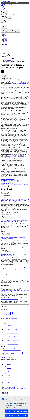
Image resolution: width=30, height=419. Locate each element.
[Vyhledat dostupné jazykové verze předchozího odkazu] (28, 82)
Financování (6, 40)
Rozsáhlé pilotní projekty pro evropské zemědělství (12, 181)
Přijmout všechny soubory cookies (16, 411)
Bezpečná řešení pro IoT (6, 183)
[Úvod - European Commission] (6, 4)
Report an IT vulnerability (9, 387)
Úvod (4, 34)
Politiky (5, 35)
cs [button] (4, 8)
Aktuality (5, 38)
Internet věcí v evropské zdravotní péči (9, 299)
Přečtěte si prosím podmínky (21, 82)
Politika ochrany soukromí (9, 391)
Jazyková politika (7, 354)
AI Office (5, 44)
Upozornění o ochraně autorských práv (12, 350)
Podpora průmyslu (7, 60)
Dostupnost (5, 393)
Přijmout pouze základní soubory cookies (17, 415)
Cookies (5, 389)
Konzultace (5, 43)
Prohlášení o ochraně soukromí (10, 348)
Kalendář (5, 41)
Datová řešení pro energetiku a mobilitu (9, 180)
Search (2, 9)
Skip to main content (5, 1)
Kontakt (5, 385)
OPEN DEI (9, 172)
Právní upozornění (7, 392)
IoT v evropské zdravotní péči (7, 179)
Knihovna (5, 39)
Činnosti (5, 36)
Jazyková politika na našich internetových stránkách (14, 388)
